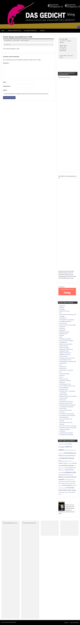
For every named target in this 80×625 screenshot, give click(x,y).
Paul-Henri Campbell (71, 481)
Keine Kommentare (25, 40)
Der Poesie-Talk (63, 323)
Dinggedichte (62, 330)
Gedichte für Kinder (63, 345)
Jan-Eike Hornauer (68, 465)
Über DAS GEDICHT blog (14, 30)
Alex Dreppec (65, 444)
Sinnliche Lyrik (62, 399)
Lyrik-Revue (62, 375)
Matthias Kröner (69, 474)
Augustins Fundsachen (64, 311)
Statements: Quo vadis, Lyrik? (66, 403)
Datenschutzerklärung (74, 622)
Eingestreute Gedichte (64, 331)
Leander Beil (60, 472)
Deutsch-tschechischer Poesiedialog (67, 325)
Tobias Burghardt (67, 485)
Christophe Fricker (73, 450)
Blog (3, 30)
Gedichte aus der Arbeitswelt (65, 344)
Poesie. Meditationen (64, 387)
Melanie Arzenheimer (64, 477)
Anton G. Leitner (16, 40)
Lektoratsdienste (62, 276)
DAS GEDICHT (66, 274)
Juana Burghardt (69, 467)
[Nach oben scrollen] (77, 622)
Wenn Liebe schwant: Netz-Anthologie (67, 425)
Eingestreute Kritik (63, 333)
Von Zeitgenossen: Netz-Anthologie (67, 415)
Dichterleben (62, 328)
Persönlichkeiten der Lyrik (65, 384)
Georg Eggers (70, 463)
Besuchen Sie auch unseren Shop (66, 271)
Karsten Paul (63, 469)
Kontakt (42, 30)
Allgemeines (62, 305)
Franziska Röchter (65, 461)
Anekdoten (61, 307)
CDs (60, 312)
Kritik (60, 365)
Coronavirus (69, 453)
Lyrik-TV (61, 377)
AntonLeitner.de (68, 506)
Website (5, 90)
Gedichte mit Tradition (64, 347)
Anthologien (62, 309)
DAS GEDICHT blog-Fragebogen (66, 319)
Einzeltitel (61, 335)
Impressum (66, 622)
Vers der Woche (62, 408)
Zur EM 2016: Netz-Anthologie (66, 432)
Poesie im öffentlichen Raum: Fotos (67, 385)
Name (4, 82)
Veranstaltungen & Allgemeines (66, 406)
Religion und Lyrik (63, 394)
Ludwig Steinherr (62, 474)
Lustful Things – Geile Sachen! (66, 370)
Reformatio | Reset (63, 389)
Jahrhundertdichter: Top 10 (65, 359)
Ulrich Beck (74, 485)
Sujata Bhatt (60, 485)
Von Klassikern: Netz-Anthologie (66, 413)
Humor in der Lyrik (63, 356)
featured (64, 458)
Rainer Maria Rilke (61, 483)
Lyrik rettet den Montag (64, 373)
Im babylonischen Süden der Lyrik (66, 358)
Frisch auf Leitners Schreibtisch (66, 340)
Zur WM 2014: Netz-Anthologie (66, 434)
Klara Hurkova (70, 469)
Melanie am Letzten (63, 378)
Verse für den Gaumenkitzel (65, 410)
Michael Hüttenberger (68, 479)
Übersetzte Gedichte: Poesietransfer (67, 405)
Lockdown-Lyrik (62, 368)
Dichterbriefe (62, 326)
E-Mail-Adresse (7, 86)
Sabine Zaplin (68, 483)
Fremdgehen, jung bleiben (65, 338)
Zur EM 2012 (62, 431)
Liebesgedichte (62, 366)
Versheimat (61, 412)
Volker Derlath (71, 490)
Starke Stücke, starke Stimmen (66, 401)
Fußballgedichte (63, 342)
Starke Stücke (73, 483)
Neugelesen (62, 382)
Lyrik (60, 372)
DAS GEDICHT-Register (30, 30)
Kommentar (6, 63)
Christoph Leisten (61, 453)
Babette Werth (66, 450)
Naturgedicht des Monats (64, 380)
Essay (60, 337)
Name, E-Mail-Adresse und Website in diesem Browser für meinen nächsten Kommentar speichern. (26, 93)
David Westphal (68, 455)
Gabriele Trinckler (62, 463)
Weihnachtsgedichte (63, 417)
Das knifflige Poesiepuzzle (65, 321)
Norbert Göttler (64, 481)
